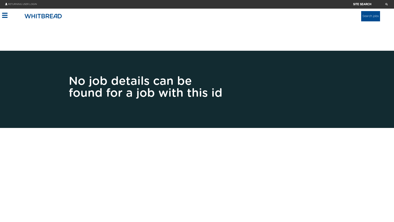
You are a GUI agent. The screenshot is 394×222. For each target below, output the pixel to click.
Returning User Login (22, 4)
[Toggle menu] (4, 15)
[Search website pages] (386, 4)
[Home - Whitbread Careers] (43, 16)
